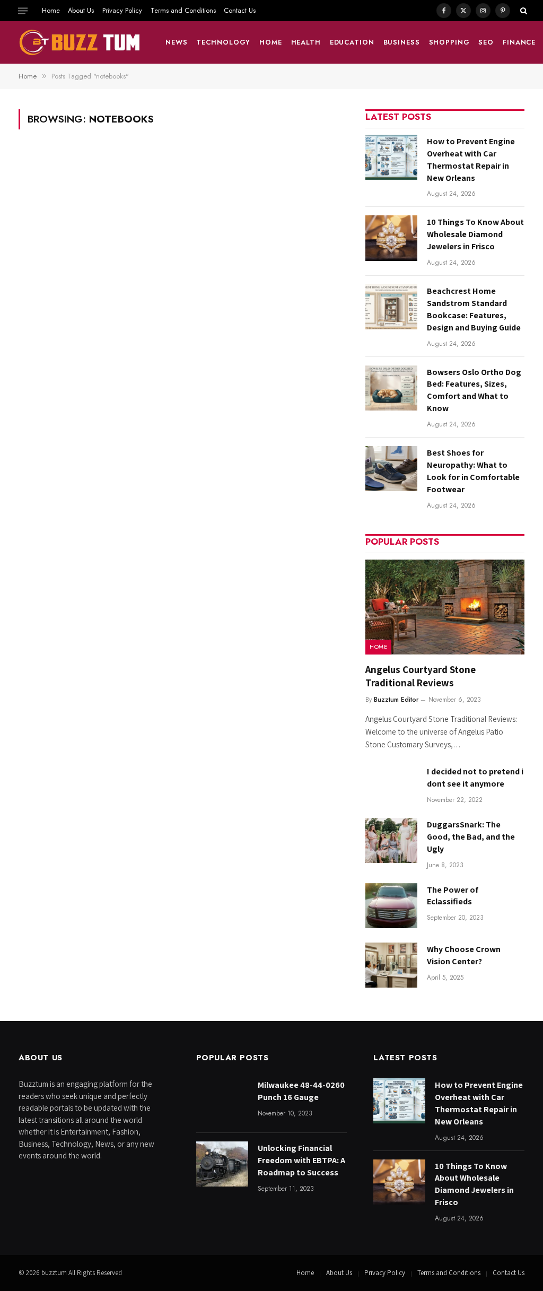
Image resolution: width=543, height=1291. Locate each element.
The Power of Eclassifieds (452, 896)
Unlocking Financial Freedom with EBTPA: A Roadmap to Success (301, 1160)
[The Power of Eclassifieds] (391, 905)
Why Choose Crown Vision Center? (464, 955)
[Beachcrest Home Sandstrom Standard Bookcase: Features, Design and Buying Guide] (391, 306)
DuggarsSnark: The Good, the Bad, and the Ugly (471, 836)
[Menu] (23, 10)
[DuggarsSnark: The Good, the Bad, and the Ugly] (391, 840)
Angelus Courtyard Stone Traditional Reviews (420, 676)
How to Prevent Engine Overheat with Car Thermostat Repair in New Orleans (471, 160)
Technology (223, 42)
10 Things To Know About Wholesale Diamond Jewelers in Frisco (475, 234)
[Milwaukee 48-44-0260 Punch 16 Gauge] (222, 1100)
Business (401, 42)
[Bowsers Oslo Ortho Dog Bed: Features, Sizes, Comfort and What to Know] (391, 388)
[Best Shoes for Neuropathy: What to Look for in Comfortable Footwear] (391, 468)
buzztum (54, 1272)
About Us (81, 10)
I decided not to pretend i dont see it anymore (475, 777)
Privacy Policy (122, 10)
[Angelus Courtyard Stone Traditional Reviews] (444, 607)
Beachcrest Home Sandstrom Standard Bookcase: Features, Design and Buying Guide (474, 309)
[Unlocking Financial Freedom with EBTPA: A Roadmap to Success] (222, 1164)
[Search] (522, 10)
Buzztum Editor (396, 699)
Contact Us (240, 10)
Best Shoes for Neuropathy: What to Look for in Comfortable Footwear (473, 471)
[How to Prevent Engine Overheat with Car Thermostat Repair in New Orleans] (391, 157)
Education (352, 42)
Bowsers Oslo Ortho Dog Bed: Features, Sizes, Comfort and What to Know (474, 390)
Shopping (449, 42)
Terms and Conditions (183, 10)
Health (306, 42)
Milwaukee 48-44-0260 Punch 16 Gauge (301, 1091)
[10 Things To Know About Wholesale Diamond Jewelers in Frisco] (391, 237)
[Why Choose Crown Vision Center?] (391, 965)
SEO (486, 42)
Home (51, 10)
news (176, 42)
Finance (519, 42)
